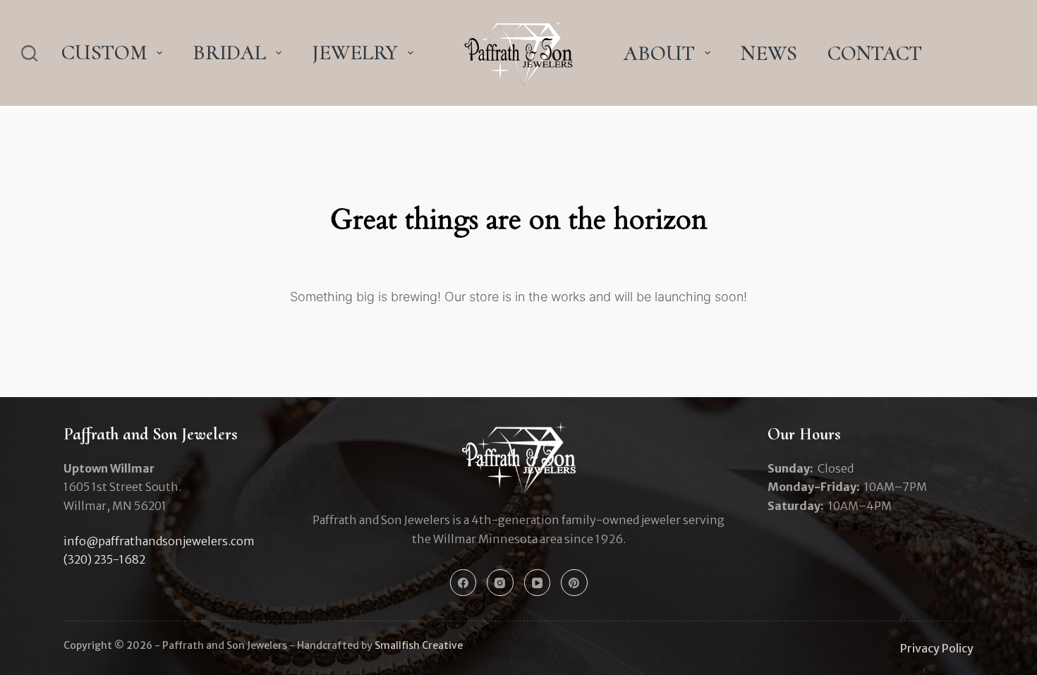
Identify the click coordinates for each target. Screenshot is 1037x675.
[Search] (29, 53)
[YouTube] (537, 582)
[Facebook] (463, 582)
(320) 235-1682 (104, 559)
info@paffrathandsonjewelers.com (159, 541)
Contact (874, 53)
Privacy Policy (937, 648)
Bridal (229, 52)
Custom (104, 52)
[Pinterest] (574, 582)
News (769, 53)
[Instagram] (500, 582)
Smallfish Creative (419, 645)
